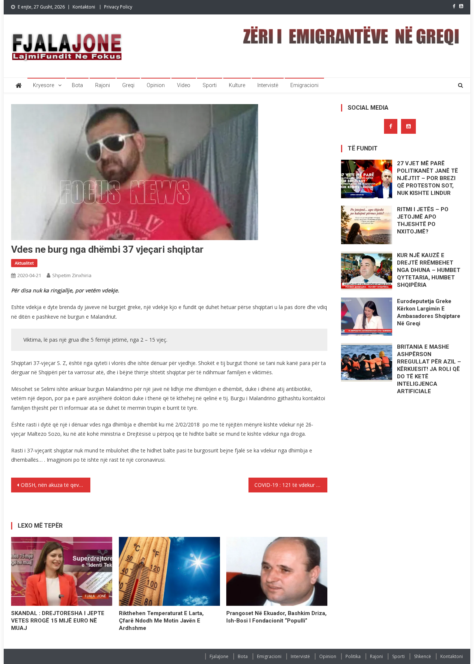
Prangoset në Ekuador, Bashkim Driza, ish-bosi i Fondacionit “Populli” (276, 617)
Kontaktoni (84, 7)
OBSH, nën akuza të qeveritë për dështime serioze (55, 484)
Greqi (128, 85)
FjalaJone (219, 656)
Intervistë (267, 85)
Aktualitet (24, 263)
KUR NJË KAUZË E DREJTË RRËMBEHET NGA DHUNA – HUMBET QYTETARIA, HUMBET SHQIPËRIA (428, 270)
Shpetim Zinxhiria (71, 275)
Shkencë (422, 656)
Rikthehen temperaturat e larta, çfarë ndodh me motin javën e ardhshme (161, 620)
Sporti (210, 85)
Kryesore (43, 85)
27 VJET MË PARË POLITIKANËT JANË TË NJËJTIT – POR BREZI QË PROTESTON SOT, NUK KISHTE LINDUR (427, 178)
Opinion (156, 85)
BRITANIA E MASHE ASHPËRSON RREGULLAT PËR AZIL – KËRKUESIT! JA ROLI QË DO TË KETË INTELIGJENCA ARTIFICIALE (429, 369)
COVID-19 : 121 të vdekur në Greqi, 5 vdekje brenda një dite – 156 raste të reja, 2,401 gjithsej (291, 484)
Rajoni (102, 85)
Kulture (237, 85)
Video (183, 85)
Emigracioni (304, 85)
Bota (77, 85)
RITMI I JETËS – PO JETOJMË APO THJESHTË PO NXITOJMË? (422, 220)
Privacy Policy (118, 7)
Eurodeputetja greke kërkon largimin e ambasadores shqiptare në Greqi (428, 312)
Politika (353, 656)
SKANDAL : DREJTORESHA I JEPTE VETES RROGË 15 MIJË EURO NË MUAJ (57, 620)
